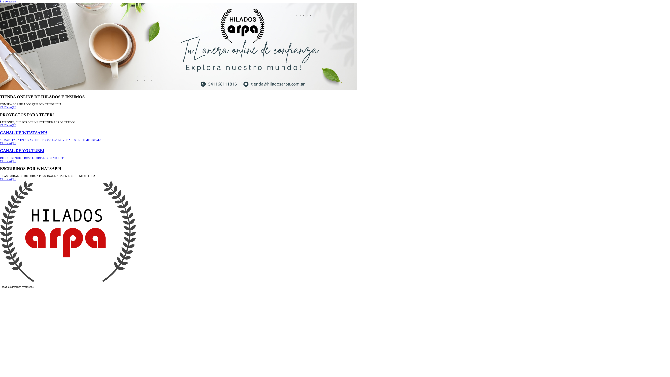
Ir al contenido (8, 1)
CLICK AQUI (8, 107)
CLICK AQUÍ (8, 179)
